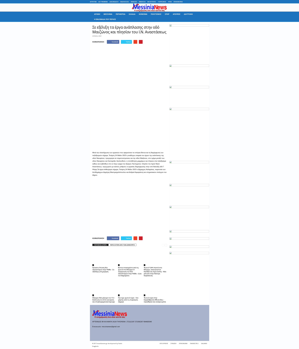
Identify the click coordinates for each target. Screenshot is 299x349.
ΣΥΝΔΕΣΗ (173, 343)
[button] (205, 16)
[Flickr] (193, 1)
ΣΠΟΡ (167, 14)
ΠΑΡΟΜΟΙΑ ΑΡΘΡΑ (100, 245)
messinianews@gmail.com (111, 326)
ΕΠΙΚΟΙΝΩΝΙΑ (178, 2)
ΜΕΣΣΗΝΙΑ (108, 14)
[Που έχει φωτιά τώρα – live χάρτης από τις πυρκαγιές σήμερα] (129, 287)
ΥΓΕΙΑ (170, 2)
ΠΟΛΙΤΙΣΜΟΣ (156, 14)
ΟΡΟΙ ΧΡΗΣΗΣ (164, 343)
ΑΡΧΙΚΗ (97, 14)
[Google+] (196, 1)
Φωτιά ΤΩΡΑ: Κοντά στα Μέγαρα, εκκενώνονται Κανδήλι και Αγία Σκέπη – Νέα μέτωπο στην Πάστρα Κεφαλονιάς (155, 272)
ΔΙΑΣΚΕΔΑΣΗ (114, 2)
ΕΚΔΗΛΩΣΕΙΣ (124, 2)
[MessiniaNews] (149, 7)
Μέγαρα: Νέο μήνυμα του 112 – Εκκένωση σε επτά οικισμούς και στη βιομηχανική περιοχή (103, 300)
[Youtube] (207, 1)
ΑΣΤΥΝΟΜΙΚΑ (103, 2)
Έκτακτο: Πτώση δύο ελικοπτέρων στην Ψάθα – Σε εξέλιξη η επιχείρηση (103, 270)
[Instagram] (200, 1)
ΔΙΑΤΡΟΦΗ (188, 14)
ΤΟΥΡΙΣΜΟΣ (162, 2)
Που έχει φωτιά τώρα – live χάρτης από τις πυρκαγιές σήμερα (128, 300)
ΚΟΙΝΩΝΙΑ (143, 14)
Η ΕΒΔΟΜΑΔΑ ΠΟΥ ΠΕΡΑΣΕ (105, 19)
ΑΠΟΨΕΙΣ (176, 14)
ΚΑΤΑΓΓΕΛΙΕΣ (151, 2)
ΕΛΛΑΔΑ (132, 14)
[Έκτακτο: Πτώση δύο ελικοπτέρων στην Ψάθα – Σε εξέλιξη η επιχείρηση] (104, 257)
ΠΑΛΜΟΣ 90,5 (194, 343)
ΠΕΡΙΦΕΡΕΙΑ (120, 14)
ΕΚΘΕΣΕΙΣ (134, 2)
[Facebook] (189, 1)
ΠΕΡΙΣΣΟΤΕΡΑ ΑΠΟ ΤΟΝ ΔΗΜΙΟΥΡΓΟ (122, 245)
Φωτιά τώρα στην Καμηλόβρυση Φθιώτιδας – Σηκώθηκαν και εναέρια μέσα (155, 300)
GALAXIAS (204, 343)
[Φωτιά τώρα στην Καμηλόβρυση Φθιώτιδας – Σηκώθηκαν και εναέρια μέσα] (155, 287)
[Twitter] (203, 1)
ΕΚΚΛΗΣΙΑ (142, 2)
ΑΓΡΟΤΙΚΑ (93, 2)
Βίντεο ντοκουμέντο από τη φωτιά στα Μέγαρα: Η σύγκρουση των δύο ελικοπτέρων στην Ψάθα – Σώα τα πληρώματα (129, 272)
